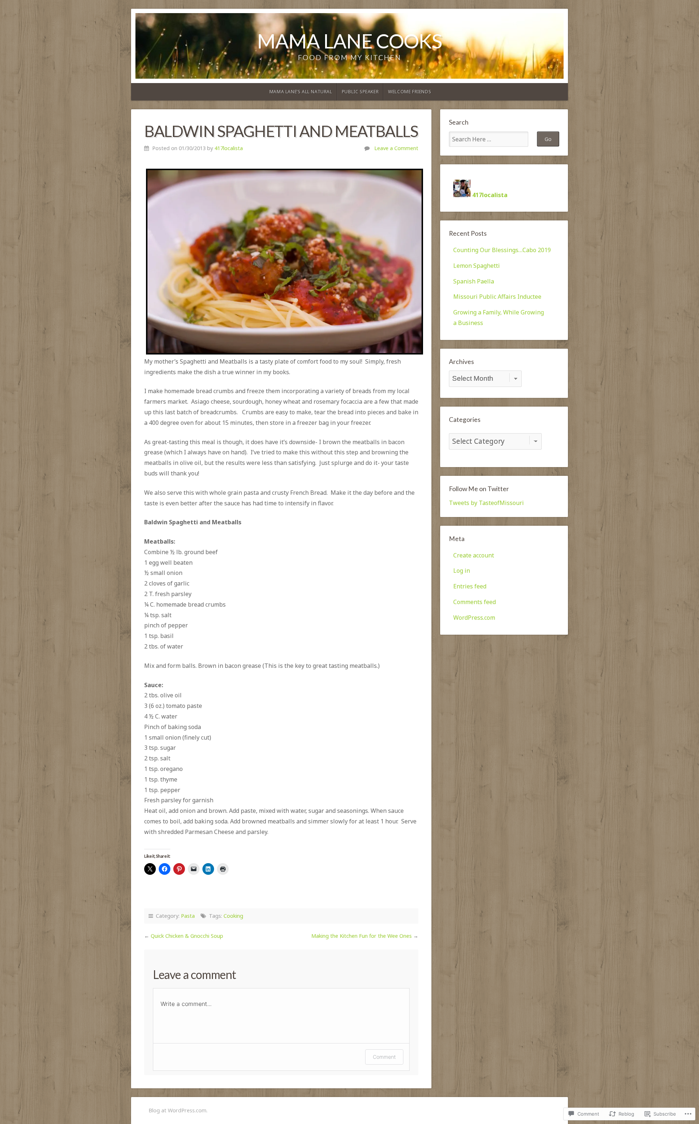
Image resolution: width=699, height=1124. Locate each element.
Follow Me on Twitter (479, 489)
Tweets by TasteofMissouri (486, 503)
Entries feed (469, 586)
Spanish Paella (473, 281)
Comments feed (474, 602)
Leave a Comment (396, 148)
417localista (228, 148)
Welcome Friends (409, 92)
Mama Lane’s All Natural (300, 92)
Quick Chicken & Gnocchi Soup (187, 935)
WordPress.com (474, 618)
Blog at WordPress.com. (178, 1110)
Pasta (188, 915)
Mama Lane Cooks (349, 41)
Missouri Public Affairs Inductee (497, 297)
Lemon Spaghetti (476, 266)
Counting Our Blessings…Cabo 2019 (502, 250)
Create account (473, 555)
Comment (384, 1057)
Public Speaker (360, 92)
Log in (461, 571)
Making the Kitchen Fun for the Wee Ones (361, 935)
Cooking (233, 915)
